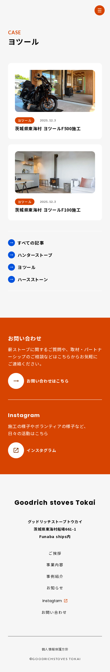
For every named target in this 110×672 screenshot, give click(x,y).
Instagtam (52, 600)
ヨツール (27, 267)
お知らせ (55, 587)
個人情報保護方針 (55, 649)
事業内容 (55, 564)
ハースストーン (33, 279)
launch (66, 601)
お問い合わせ (54, 612)
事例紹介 (55, 576)
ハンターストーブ (35, 255)
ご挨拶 (55, 553)
